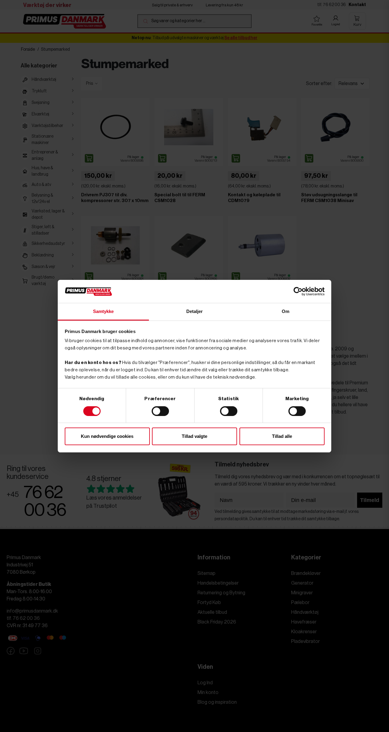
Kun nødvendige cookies (107, 436)
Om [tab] (285, 311)
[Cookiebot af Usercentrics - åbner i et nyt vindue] (298, 291)
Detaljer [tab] (194, 311)
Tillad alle (282, 436)
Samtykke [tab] (103, 311)
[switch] (160, 411)
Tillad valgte (194, 436)
